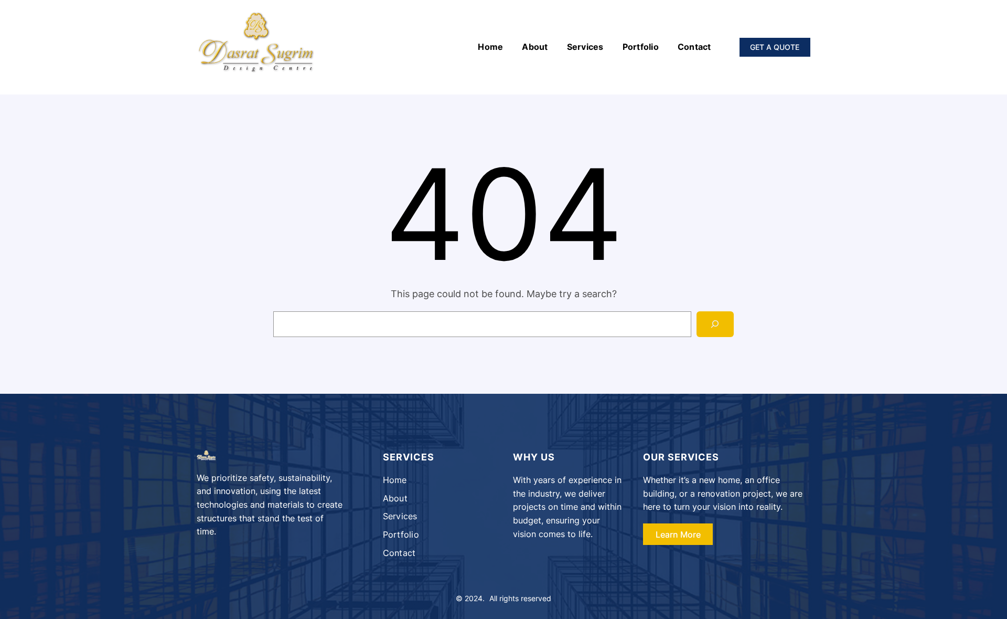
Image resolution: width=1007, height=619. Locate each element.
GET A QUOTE (774, 47)
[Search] (715, 324)
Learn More (678, 534)
